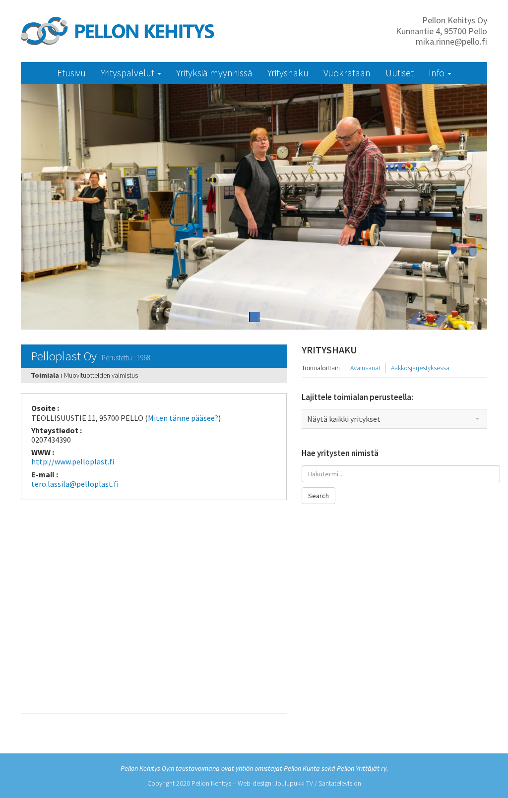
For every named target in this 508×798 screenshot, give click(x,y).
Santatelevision (339, 783)
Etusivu (71, 72)
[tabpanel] (254, 207)
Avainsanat (365, 367)
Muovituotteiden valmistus (101, 375)
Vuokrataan (347, 72)
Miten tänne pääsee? (183, 418)
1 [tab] (254, 317)
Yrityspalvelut (128, 72)
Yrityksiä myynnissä (214, 72)
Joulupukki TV (293, 783)
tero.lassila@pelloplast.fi (75, 484)
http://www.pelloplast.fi (72, 461)
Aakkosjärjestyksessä (420, 367)
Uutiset (399, 72)
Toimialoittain (321, 367)
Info (437, 72)
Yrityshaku (288, 72)
